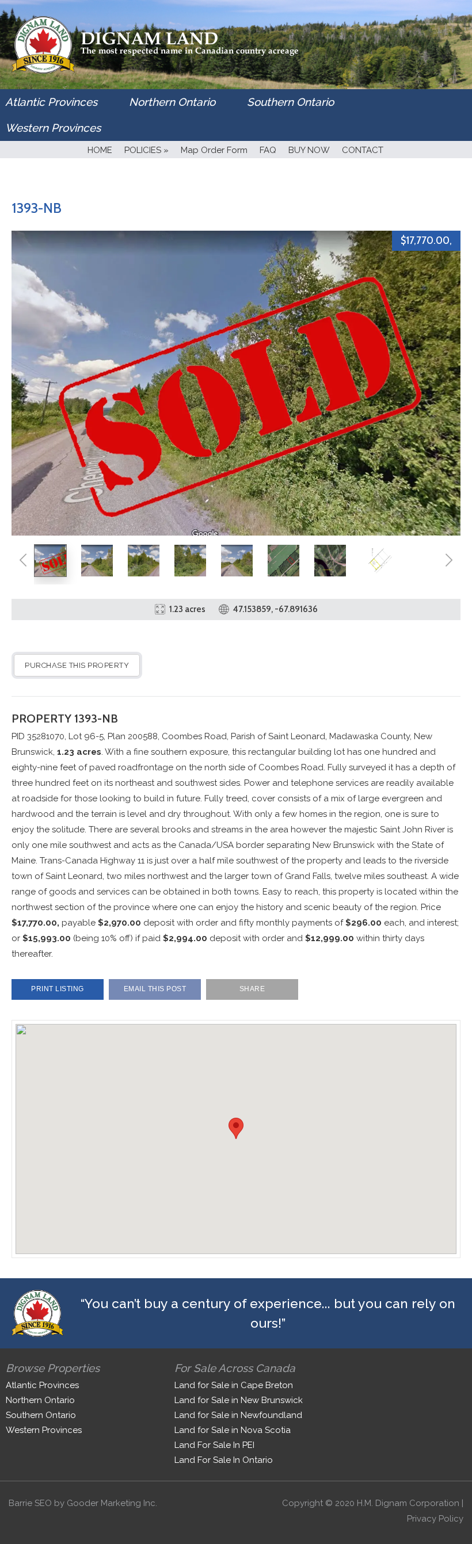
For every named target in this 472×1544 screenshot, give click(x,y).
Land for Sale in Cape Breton (233, 1385)
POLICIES (146, 150)
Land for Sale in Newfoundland (238, 1415)
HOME (99, 150)
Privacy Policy (435, 1519)
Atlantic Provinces (51, 101)
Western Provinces (53, 127)
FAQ (268, 150)
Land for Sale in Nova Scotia (232, 1430)
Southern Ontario (290, 101)
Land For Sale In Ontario (223, 1460)
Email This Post (155, 989)
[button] (236, 1128)
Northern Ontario (172, 101)
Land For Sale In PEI (214, 1445)
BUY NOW (309, 150)
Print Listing (57, 989)
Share (252, 989)
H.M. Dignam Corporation (408, 1503)
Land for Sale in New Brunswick (238, 1400)
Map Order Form (214, 150)
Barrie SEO (30, 1503)
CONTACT (362, 150)
